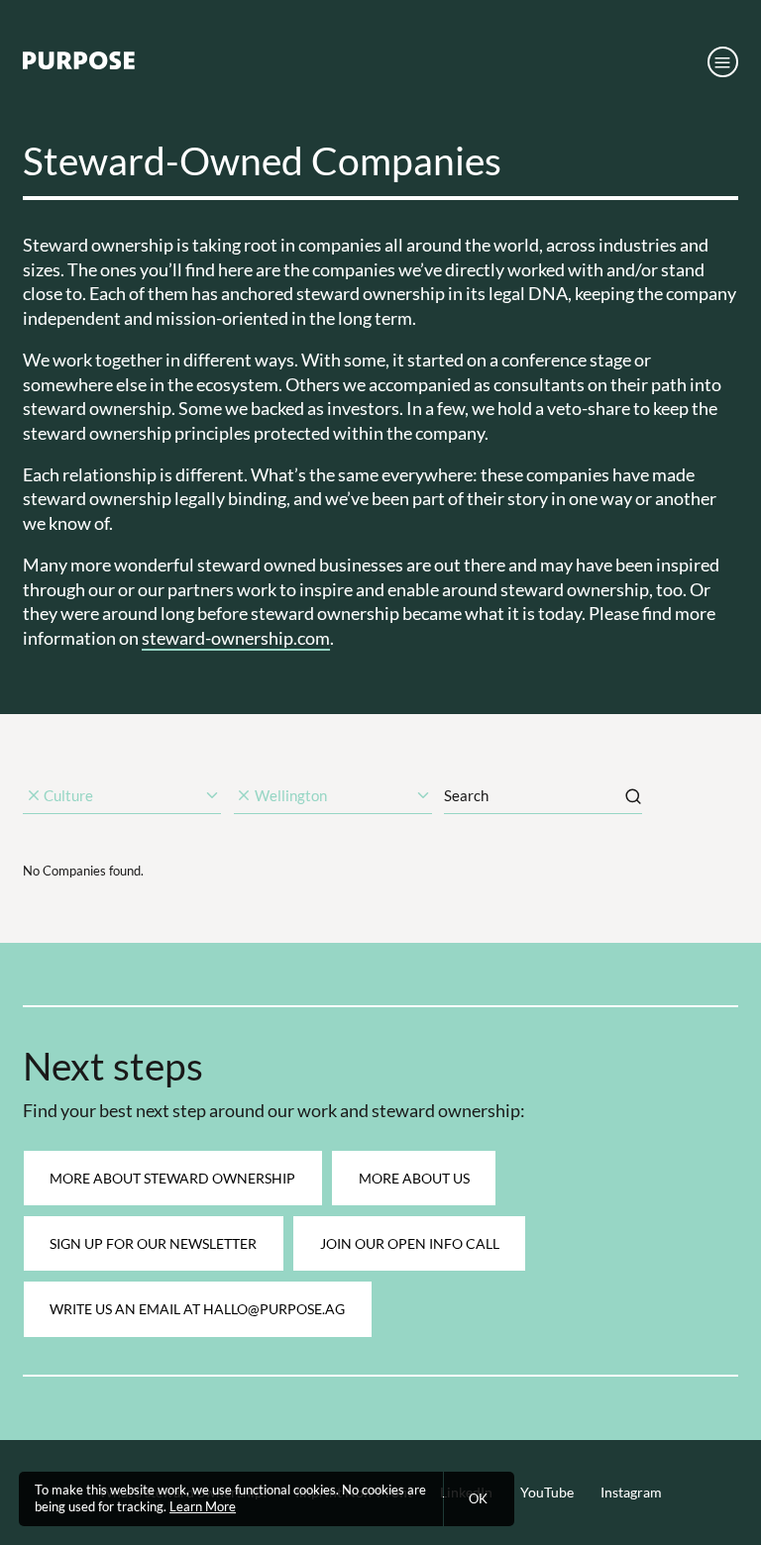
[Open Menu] (722, 62)
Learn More (202, 1506)
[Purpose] (79, 64)
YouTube (547, 1492)
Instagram (631, 1492)
